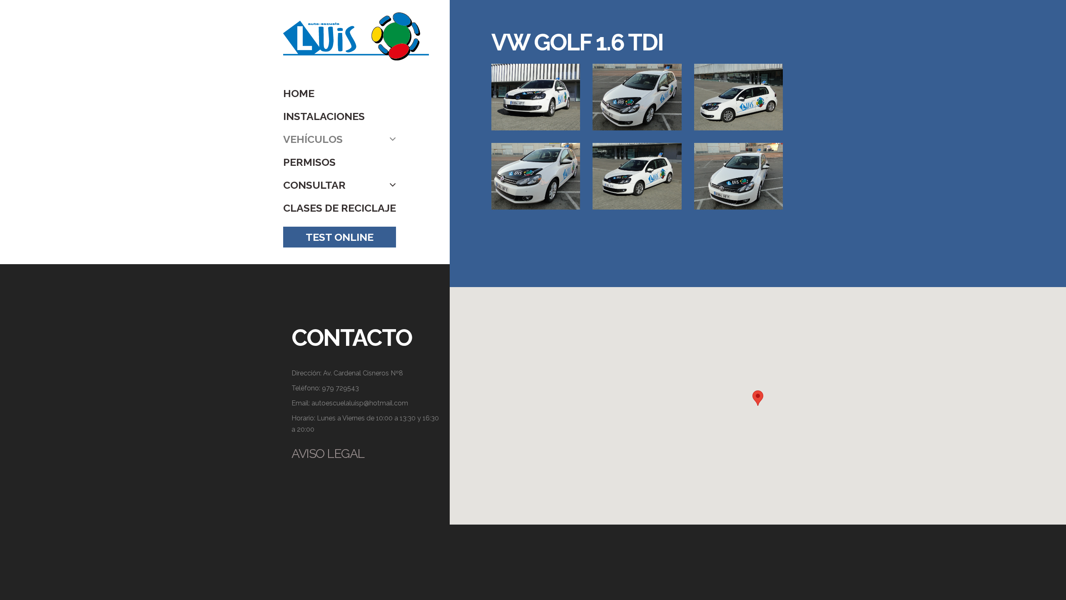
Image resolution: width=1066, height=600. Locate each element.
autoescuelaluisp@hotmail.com (359, 403)
